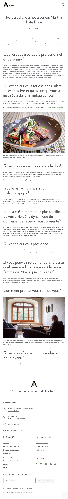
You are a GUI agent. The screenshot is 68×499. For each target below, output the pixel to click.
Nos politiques (7, 488)
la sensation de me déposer (42, 101)
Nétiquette (15, 488)
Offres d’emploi (8, 457)
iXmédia (29, 488)
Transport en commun (43, 446)
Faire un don (10, 454)
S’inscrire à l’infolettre (45, 481)
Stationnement (40, 450)
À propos (6, 443)
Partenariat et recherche (11, 461)
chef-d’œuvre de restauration (55, 107)
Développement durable (11, 450)
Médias (5, 468)
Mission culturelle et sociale (12, 446)
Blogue (5, 464)
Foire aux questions (42, 443)
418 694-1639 (12, 416)
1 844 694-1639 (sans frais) (16, 419)
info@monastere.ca (14, 424)
